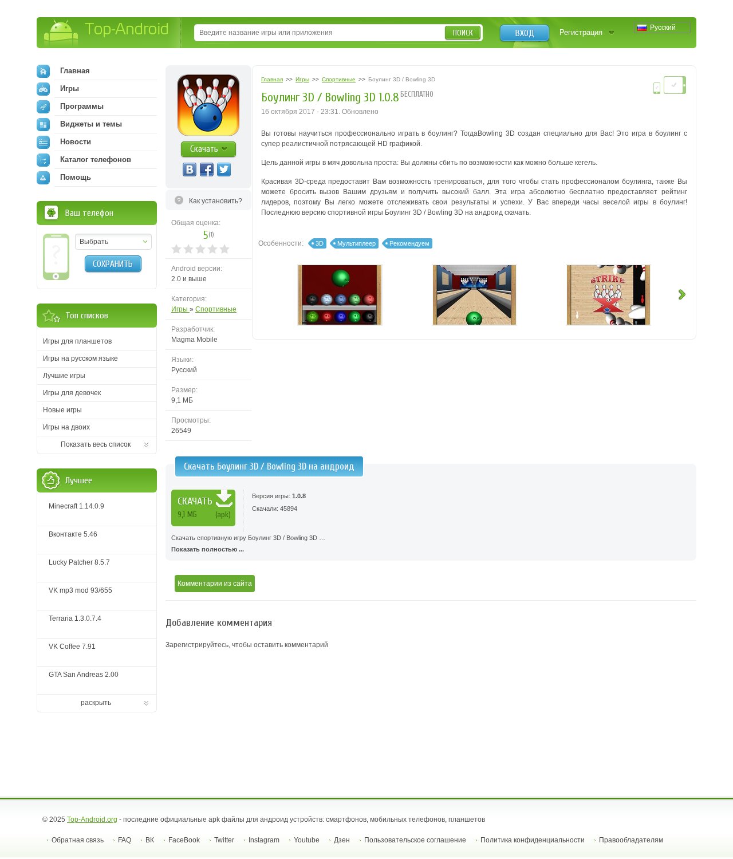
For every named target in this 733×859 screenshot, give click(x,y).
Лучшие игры (64, 376)
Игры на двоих (66, 427)
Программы (82, 106)
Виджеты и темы (91, 124)
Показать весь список (96, 444)
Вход (524, 33)
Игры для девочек (72, 393)
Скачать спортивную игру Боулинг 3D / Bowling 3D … (248, 543)
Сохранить (113, 264)
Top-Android (107, 33)
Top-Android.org (92, 819)
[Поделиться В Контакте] (189, 169)
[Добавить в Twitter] (224, 169)
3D (320, 243)
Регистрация (580, 32)
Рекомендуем (409, 243)
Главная (75, 70)
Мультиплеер (356, 243)
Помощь (75, 177)
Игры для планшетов (77, 341)
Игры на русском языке (80, 358)
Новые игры (62, 410)
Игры (180, 309)
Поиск (463, 33)
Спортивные (216, 309)
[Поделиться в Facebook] (207, 169)
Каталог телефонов (95, 159)
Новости (75, 141)
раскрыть (96, 703)
